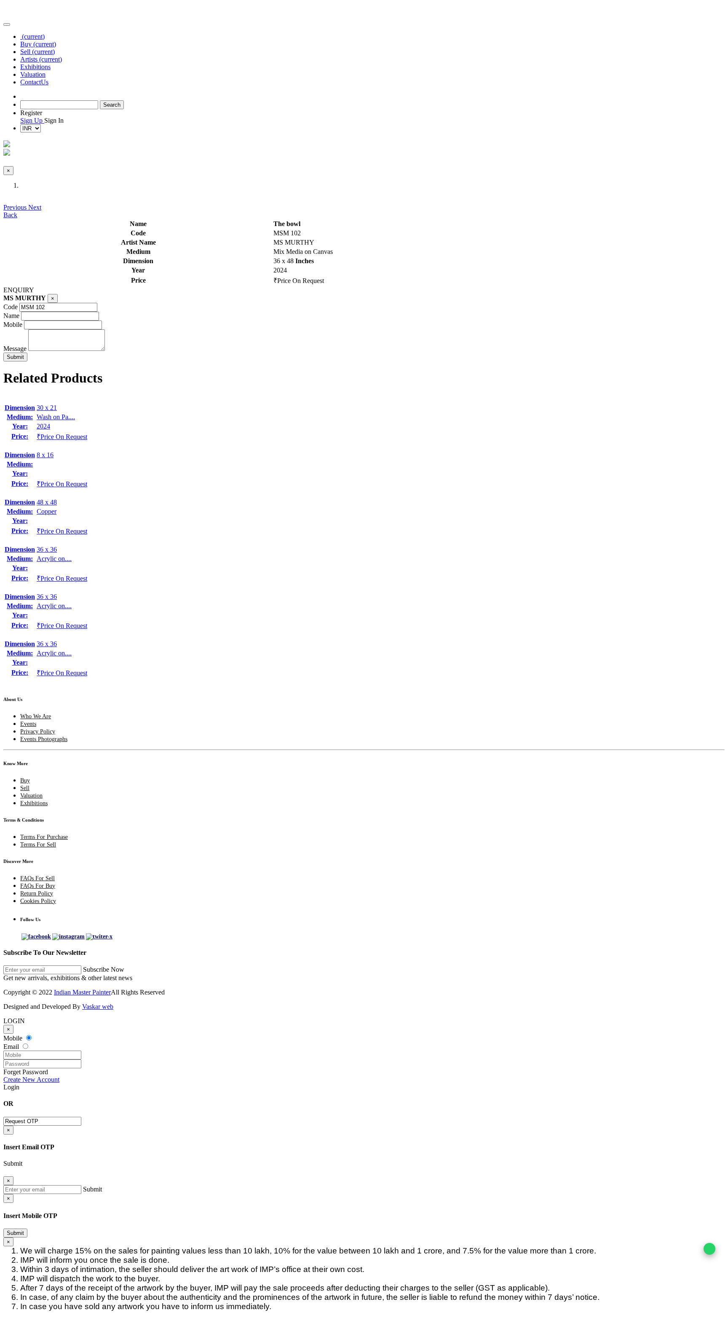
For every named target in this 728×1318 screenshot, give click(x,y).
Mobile (12, 324)
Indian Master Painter (82, 992)
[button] (15, 207)
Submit (15, 1233)
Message (15, 348)
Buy (38, 44)
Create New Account (31, 1079)
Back (10, 214)
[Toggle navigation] (6, 24)
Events (28, 724)
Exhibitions (35, 66)
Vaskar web (97, 1006)
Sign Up (32, 120)
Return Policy (36, 893)
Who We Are (35, 716)
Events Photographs (43, 739)
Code (10, 306)
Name (11, 315)
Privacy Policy (37, 731)
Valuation (33, 74)
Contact (34, 82)
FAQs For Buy (37, 886)
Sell (37, 51)
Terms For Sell (38, 844)
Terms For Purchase (44, 837)
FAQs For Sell (37, 878)
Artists (41, 59)
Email (12, 1046)
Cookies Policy (38, 901)
